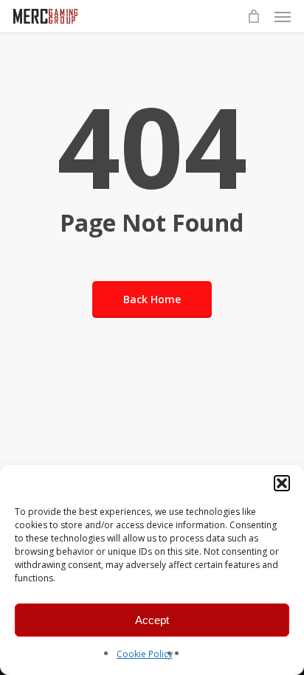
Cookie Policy (145, 654)
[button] (281, 483)
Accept (152, 620)
